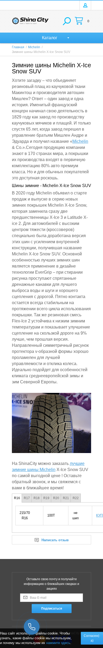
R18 (37, 498)
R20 (56, 498)
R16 (17, 498)
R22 (76, 498)
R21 (66, 498)
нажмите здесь (58, 643)
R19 (46, 498)
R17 (27, 498)
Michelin (80, 141)
